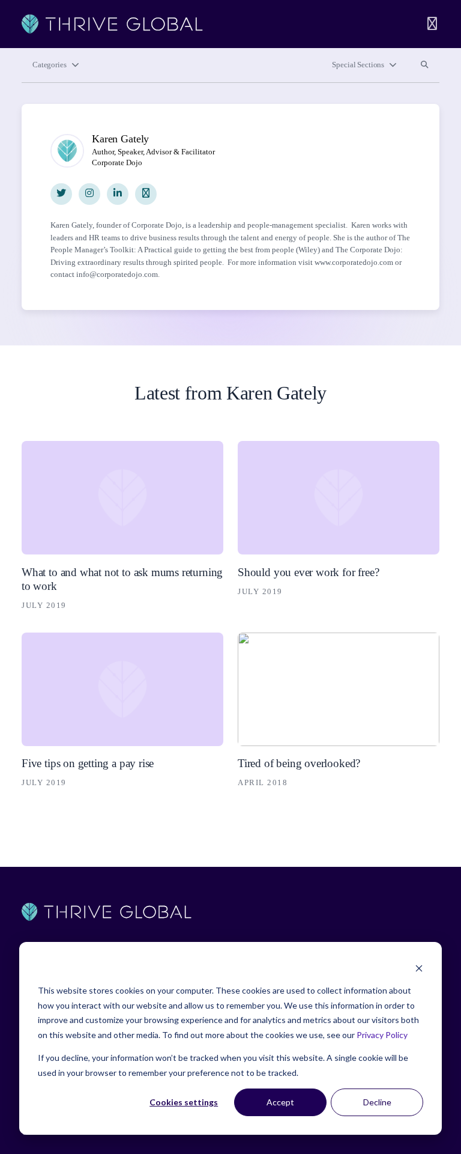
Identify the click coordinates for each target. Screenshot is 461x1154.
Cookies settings (183, 1102)
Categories (49, 65)
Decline (377, 1102)
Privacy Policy (382, 1035)
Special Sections (358, 65)
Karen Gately (120, 139)
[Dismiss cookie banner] (419, 968)
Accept (280, 1102)
